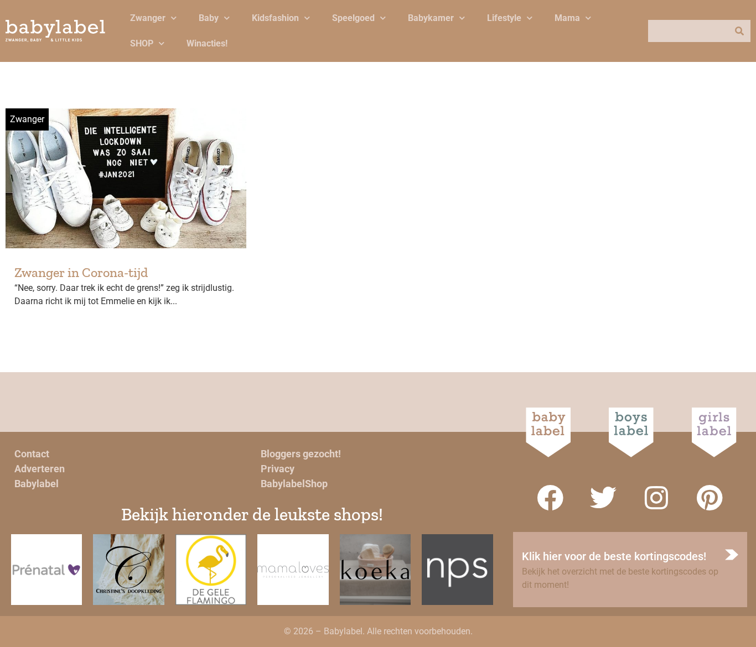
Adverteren (39, 468)
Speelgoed (353, 18)
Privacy (277, 468)
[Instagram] (656, 497)
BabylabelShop (294, 483)
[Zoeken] (739, 31)
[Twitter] (603, 497)
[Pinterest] (709, 497)
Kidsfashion (275, 18)
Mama (567, 18)
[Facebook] (550, 497)
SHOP (141, 43)
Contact (31, 454)
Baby (209, 18)
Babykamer (431, 18)
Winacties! (207, 43)
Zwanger (147, 18)
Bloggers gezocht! (301, 454)
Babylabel (36, 483)
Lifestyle (504, 18)
